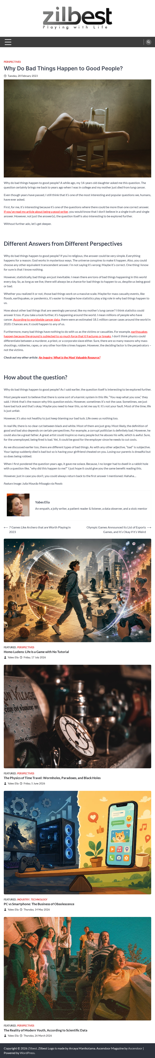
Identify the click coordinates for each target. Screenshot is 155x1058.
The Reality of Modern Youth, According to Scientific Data (45, 1030)
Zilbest (32, 1048)
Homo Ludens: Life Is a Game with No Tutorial (36, 652)
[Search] (148, 42)
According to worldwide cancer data (36, 319)
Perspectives (12, 61)
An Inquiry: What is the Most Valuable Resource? (69, 357)
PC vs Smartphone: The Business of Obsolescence (39, 904)
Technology (39, 899)
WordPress (27, 1053)
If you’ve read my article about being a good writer (36, 211)
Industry (23, 899)
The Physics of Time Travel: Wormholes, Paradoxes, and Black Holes (52, 778)
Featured (10, 647)
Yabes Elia (13, 657)
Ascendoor (135, 1048)
